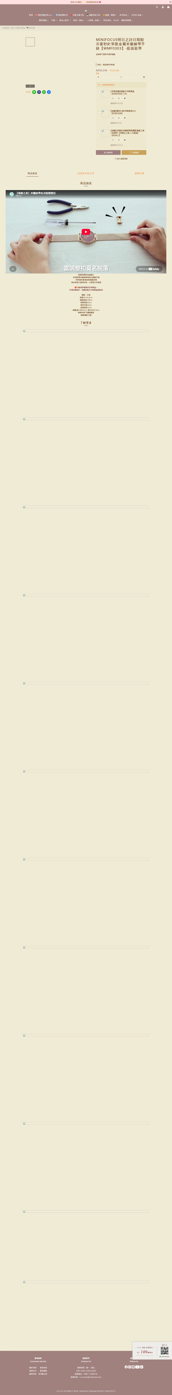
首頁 (31, 15)
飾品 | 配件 (64, 20)
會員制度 (43, 1367)
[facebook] (39, 92)
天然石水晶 (136, 15)
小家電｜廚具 (93, 20)
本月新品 (123, 15)
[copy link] (49, 92)
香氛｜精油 (78, 20)
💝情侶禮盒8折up (43, 15)
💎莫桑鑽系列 (62, 15)
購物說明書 (126, 20)
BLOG (116, 20)
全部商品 (6, 28)
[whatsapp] (44, 92)
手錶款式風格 (20, 28)
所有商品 (107, 20)
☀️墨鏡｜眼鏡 (109, 15)
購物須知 (32, 1374)
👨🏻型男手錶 (30, 28)
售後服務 (43, 1370)
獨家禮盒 (43, 20)
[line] (34, 92)
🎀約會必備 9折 (77, 15)
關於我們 (32, 1367)
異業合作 (32, 1370)
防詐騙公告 (42, 1374)
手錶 (53, 20)
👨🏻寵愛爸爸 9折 (93, 15)
